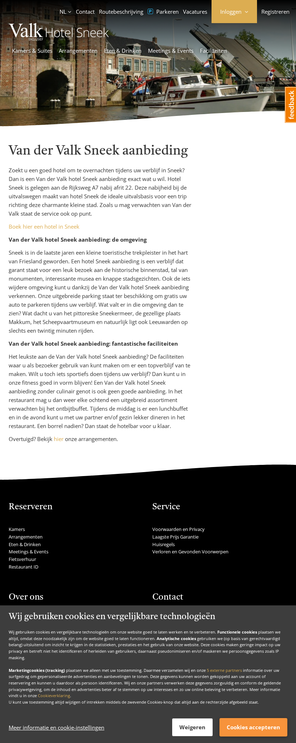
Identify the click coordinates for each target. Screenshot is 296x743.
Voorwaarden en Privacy (178, 529)
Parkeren (167, 11)
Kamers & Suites (32, 50)
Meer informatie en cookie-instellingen (56, 727)
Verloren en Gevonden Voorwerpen (190, 551)
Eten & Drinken (123, 50)
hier (59, 438)
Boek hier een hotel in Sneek (44, 226)
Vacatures (195, 11)
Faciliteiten (213, 50)
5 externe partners (224, 670)
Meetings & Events (170, 50)
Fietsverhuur (22, 559)
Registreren (275, 11)
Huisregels (163, 544)
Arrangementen (78, 50)
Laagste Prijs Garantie (175, 537)
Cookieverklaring (54, 695)
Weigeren (192, 727)
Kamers (17, 529)
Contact (85, 11)
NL (63, 11)
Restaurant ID (23, 566)
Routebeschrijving (121, 11)
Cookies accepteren (253, 727)
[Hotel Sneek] (59, 38)
